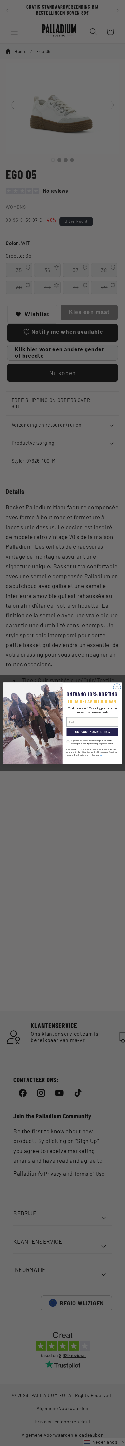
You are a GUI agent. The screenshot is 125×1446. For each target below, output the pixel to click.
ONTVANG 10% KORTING (92, 731)
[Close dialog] (117, 687)
